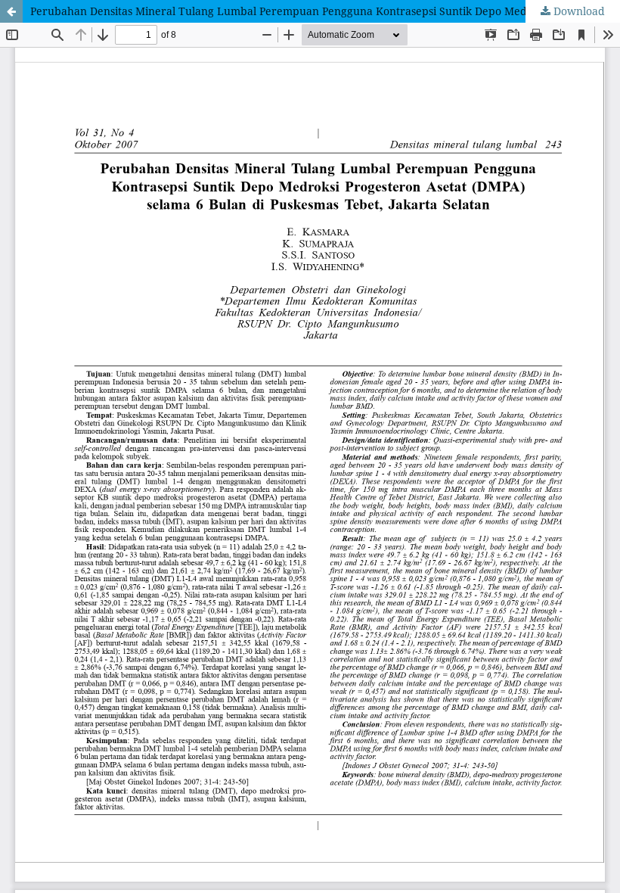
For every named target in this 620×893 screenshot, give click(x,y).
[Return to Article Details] (11, 11)
